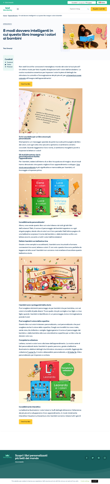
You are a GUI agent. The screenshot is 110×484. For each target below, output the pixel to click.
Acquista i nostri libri (99, 9)
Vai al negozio (9, 2)
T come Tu (31, 352)
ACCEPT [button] (94, 481)
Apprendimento (13, 15)
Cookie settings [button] (85, 481)
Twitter (9, 64)
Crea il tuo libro (25, 84)
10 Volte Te (72, 352)
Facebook (10, 62)
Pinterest (9, 67)
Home (5, 15)
